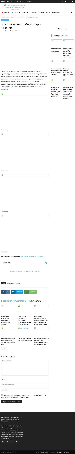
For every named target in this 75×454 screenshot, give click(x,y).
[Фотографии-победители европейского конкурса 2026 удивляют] (8, 310)
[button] (71, 12)
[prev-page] (2, 348)
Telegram (41, 256)
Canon (3, 1)
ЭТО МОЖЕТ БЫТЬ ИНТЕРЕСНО (14, 301)
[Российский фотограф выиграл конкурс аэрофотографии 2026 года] (8, 332)
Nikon (7, 1)
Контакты (66, 452)
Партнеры (59, 452)
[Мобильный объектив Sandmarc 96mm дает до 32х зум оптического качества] (56, 82)
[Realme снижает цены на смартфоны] (56, 43)
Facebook (24, 256)
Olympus (22, 1)
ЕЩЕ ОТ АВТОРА (35, 301)
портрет (18, 283)
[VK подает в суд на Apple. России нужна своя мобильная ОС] (68, 63)
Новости (13, 12)
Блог (47, 12)
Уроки (41, 12)
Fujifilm (17, 1)
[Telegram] (62, 1)
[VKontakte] (65, 1)
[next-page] (5, 348)
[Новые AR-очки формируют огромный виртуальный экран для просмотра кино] (68, 43)
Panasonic (29, 1)
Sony (12, 1)
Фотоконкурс (56, 12)
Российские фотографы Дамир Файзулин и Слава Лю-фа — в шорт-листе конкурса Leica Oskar (41, 320)
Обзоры (33, 12)
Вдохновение (23, 12)
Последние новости (60, 36)
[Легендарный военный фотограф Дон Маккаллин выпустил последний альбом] (41, 332)
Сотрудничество (50, 452)
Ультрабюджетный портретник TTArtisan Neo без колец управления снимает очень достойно (68, 93)
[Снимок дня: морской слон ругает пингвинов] (25, 332)
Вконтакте (32, 256)
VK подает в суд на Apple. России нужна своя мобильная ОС (68, 72)
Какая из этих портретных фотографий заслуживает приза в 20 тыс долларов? (24, 320)
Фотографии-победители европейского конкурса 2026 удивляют (5, 320)
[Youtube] (72, 1)
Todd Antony (10, 283)
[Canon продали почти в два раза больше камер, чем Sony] (56, 63)
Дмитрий (8, 31)
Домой (3, 17)
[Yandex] (68, 1)
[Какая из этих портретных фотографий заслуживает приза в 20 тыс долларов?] (25, 310)
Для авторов (40, 452)
